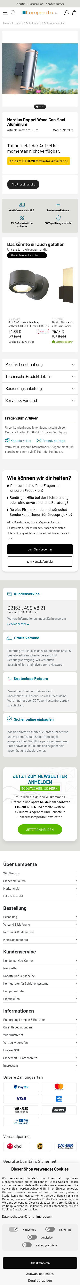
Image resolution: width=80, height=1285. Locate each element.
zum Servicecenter (40, 549)
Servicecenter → (18, 624)
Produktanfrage (53, 440)
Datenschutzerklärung (18, 1216)
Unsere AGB (11, 1050)
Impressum (10, 1065)
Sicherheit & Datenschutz (20, 1058)
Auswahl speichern (40, 1273)
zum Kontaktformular (40, 561)
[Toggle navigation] (5, 12)
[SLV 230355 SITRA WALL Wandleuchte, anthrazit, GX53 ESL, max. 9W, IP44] (28, 285)
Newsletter (10, 968)
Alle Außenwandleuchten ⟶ (27, 255)
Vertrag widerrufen (15, 1042)
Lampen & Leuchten (13, 23)
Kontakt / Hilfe (21, 440)
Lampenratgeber (14, 991)
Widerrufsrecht (13, 1035)
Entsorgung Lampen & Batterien (24, 1019)
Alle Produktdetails (23, 184)
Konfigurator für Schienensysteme (25, 983)
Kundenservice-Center (18, 960)
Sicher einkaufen (14, 881)
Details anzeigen (40, 1280)
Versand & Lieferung (16, 924)
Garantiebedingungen (17, 1027)
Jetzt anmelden (40, 829)
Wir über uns (11, 873)
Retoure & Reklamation (18, 932)
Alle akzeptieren (40, 1263)
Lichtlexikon (11, 999)
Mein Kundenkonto (15, 939)
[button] (28, 285)
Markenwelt (11, 888)
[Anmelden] (66, 12)
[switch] (13, 1229)
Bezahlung (10, 917)
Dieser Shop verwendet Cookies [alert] (40, 1168)
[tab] (37, 107)
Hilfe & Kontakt (13, 896)
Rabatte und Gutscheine (19, 976)
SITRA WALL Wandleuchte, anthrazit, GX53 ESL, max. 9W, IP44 (28, 324)
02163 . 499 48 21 (26, 607)
